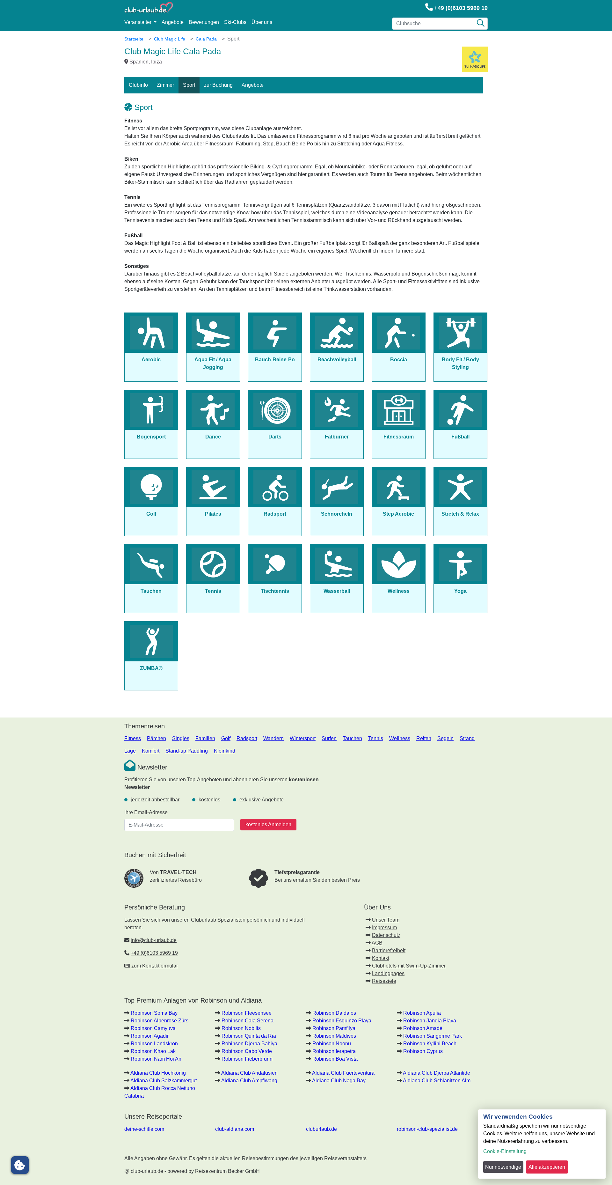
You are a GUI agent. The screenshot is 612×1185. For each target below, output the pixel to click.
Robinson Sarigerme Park (432, 1036)
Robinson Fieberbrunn (247, 1059)
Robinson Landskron (154, 1043)
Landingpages (388, 973)
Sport (189, 85)
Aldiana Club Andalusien (249, 1073)
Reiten (423, 738)
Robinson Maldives (334, 1036)
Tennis (375, 738)
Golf (225, 738)
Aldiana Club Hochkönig (158, 1073)
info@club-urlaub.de (154, 940)
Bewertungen (204, 22)
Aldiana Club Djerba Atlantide (436, 1073)
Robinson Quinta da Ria (249, 1036)
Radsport (247, 738)
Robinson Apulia (422, 1013)
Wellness (399, 738)
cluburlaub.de (321, 1129)
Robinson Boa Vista (335, 1059)
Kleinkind (224, 751)
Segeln (445, 738)
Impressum (384, 927)
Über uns (261, 22)
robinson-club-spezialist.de (427, 1129)
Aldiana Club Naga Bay (339, 1080)
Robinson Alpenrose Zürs (159, 1020)
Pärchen (156, 738)
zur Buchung (218, 85)
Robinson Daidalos (334, 1013)
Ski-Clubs (235, 22)
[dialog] (542, 1144)
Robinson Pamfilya (333, 1028)
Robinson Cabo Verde (247, 1051)
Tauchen (352, 738)
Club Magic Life (169, 38)
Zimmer (165, 85)
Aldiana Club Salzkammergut (163, 1080)
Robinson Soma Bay (154, 1013)
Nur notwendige (503, 1167)
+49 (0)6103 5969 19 (461, 8)
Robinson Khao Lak (153, 1051)
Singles (180, 738)
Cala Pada (206, 38)
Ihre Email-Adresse (146, 812)
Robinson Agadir (150, 1036)
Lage (130, 751)
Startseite (133, 38)
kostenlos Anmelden (268, 824)
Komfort (150, 751)
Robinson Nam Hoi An (156, 1059)
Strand (467, 738)
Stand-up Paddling (186, 751)
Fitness (132, 738)
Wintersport (303, 738)
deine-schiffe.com (144, 1129)
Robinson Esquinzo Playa (341, 1020)
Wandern (273, 738)
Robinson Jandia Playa (429, 1020)
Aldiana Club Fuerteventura (343, 1073)
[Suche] (480, 23)
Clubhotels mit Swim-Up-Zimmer (409, 965)
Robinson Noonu (331, 1043)
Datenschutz (386, 935)
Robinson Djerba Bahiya (249, 1043)
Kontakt (380, 958)
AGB (377, 943)
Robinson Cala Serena (247, 1020)
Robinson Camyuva (153, 1028)
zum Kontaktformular (154, 965)
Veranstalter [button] (138, 22)
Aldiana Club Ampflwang (249, 1080)
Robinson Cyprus (423, 1051)
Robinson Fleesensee (247, 1013)
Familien (205, 738)
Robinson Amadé (422, 1028)
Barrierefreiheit (388, 950)
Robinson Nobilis (241, 1028)
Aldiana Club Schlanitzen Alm (436, 1080)
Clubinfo (138, 85)
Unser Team (385, 920)
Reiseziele (384, 981)
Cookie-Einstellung (505, 1151)
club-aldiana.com (234, 1129)
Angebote (173, 22)
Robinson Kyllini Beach (429, 1043)
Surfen (329, 738)
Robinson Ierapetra (334, 1051)
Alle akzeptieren (546, 1167)
